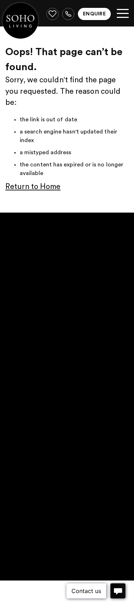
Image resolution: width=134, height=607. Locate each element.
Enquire (94, 13)
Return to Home (32, 186)
